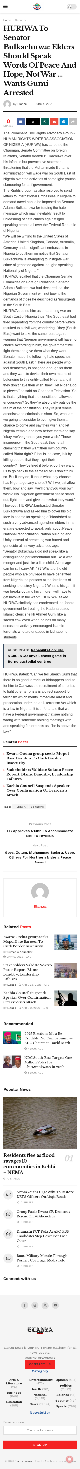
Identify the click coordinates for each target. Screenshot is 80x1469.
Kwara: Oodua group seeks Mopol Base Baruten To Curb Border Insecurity (37, 758)
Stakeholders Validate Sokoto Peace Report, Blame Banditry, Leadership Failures (39, 774)
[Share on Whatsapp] (45, 121)
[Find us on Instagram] (34, 1305)
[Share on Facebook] (21, 121)
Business (14, 1392)
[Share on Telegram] (64, 121)
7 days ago (35, 1048)
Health (36, 1389)
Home (7, 20)
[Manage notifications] (69, 1459)
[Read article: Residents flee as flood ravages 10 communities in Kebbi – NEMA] (40, 1123)
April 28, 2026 (31, 984)
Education (14, 1402)
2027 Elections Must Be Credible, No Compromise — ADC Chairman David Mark (48, 1038)
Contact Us (40, 1364)
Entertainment (40, 1380)
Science (62, 1395)
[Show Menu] (5, 6)
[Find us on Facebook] (24, 1305)
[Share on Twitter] (33, 121)
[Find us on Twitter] (45, 1305)
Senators (37, 806)
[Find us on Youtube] (55, 1305)
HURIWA (20, 806)
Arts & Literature (14, 1381)
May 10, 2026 (14, 956)
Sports (61, 1406)
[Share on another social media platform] (73, 121)
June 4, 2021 (43, 104)
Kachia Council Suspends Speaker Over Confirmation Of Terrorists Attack (38, 790)
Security (20, 20)
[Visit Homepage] (37, 6)
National (40, 1395)
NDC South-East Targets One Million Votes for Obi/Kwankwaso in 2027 (48, 1062)
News (34, 1404)
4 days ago (35, 1072)
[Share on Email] (54, 121)
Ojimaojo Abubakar (19, 951)
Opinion (62, 1380)
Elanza (22, 104)
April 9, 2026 (30, 1007)
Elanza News (23, 1461)
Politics (66, 1385)
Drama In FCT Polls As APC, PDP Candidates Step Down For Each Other (43, 1236)
